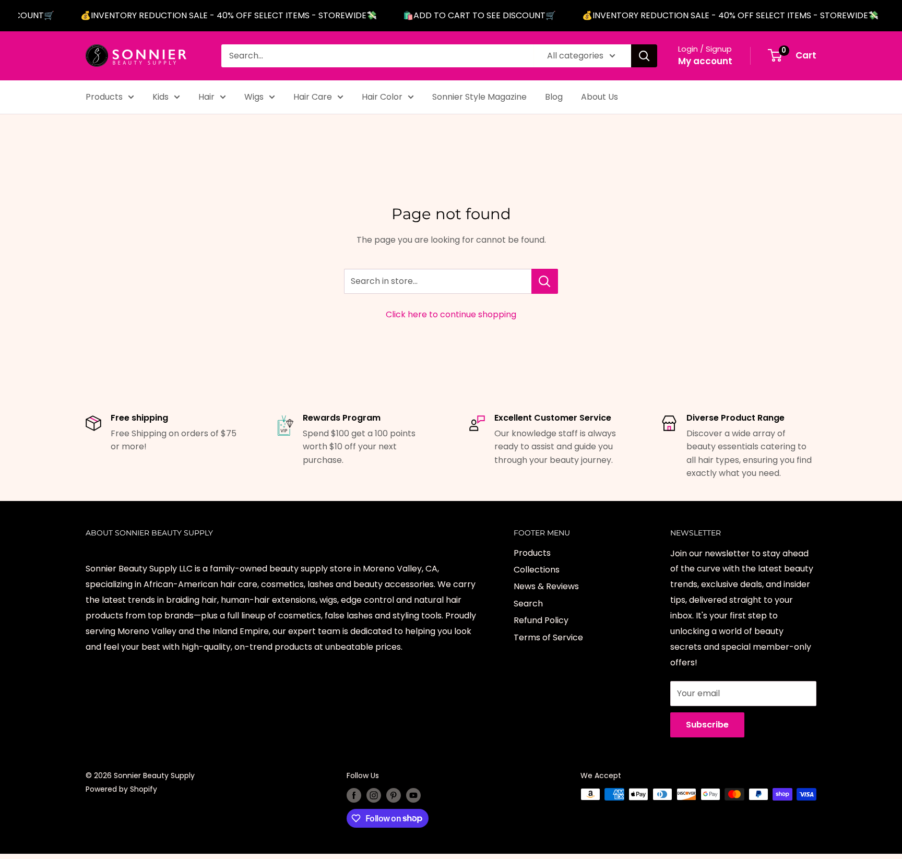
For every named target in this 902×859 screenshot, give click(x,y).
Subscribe (707, 725)
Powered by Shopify (121, 789)
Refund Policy (541, 620)
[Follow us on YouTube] (413, 795)
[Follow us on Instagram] (373, 795)
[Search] (644, 55)
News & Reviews (546, 586)
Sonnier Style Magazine (479, 97)
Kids (160, 97)
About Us (599, 97)
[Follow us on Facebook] (354, 795)
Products (104, 97)
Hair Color (382, 97)
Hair (206, 97)
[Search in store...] (544, 281)
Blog (554, 97)
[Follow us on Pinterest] (393, 795)
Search (528, 604)
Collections (537, 570)
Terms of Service (548, 637)
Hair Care (312, 97)
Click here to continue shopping (451, 314)
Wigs (254, 97)
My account (705, 61)
